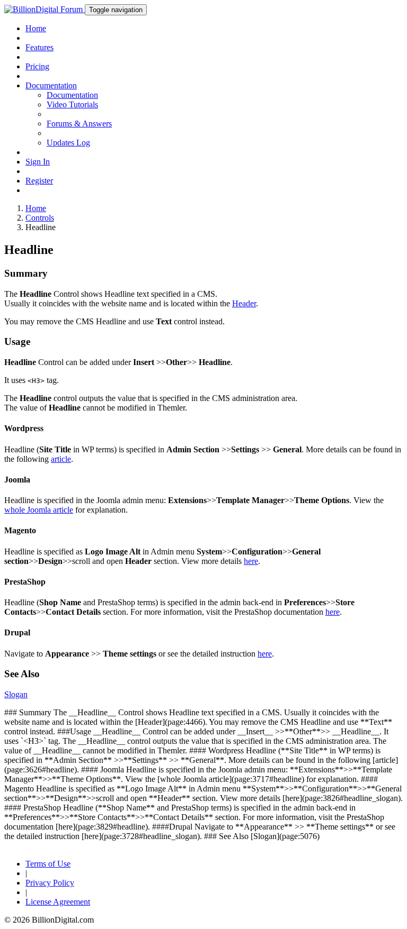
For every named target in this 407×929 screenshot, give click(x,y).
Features (39, 47)
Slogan (16, 694)
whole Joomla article (38, 509)
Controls (39, 217)
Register (39, 180)
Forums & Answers (79, 123)
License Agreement (57, 901)
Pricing (37, 66)
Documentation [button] (51, 85)
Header (244, 303)
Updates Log (68, 142)
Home (35, 28)
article (61, 458)
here (251, 561)
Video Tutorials (72, 104)
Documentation (72, 94)
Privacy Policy (49, 882)
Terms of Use (47, 863)
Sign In (37, 161)
